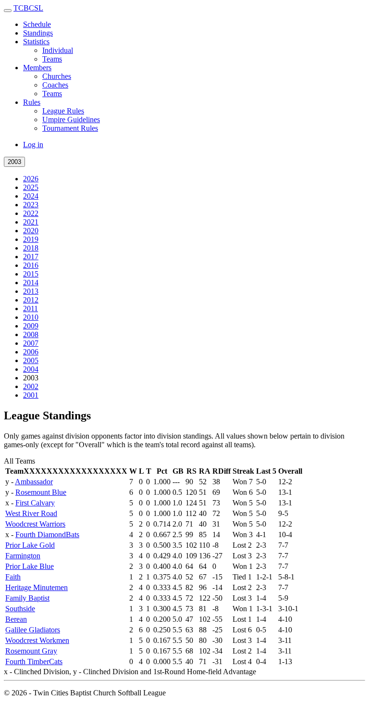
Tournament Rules (70, 128)
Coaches (55, 85)
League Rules (63, 111)
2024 (30, 196)
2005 (30, 360)
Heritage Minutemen (36, 587)
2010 (30, 317)
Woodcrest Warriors (35, 524)
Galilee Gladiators (32, 630)
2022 (30, 213)
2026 (30, 179)
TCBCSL (28, 8)
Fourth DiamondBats (47, 534)
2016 (30, 265)
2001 (30, 395)
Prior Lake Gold (30, 545)
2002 (30, 386)
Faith (13, 577)
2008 (30, 334)
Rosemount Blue (40, 492)
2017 (30, 256)
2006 (30, 352)
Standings (38, 33)
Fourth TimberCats (33, 661)
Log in (33, 144)
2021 (30, 222)
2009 (30, 326)
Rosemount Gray (31, 651)
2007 (30, 343)
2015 (30, 274)
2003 (14, 161)
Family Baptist (27, 598)
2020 (30, 231)
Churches (56, 76)
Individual (57, 50)
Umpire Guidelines (71, 119)
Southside (20, 608)
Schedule (37, 24)
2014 (30, 282)
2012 (30, 300)
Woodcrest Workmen (37, 640)
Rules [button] (31, 102)
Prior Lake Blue (29, 566)
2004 (30, 369)
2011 (30, 308)
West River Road (31, 513)
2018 (30, 248)
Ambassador (34, 482)
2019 (30, 239)
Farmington (22, 556)
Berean (16, 619)
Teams (52, 59)
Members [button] (37, 67)
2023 (30, 205)
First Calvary (35, 503)
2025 (30, 187)
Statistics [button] (36, 42)
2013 (30, 291)
